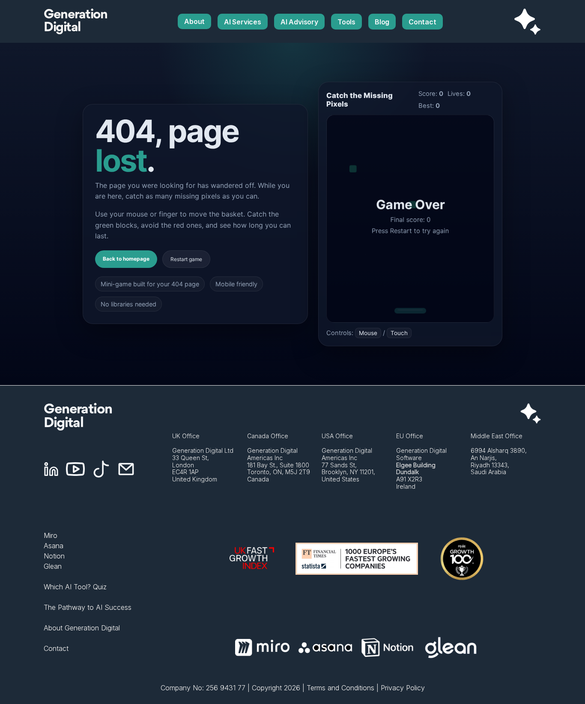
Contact (56, 648)
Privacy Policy (403, 687)
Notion (54, 556)
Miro (50, 535)
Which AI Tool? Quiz (75, 586)
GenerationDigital (75, 21)
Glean (53, 566)
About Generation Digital (82, 628)
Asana (53, 545)
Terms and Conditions (340, 687)
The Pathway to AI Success (87, 607)
